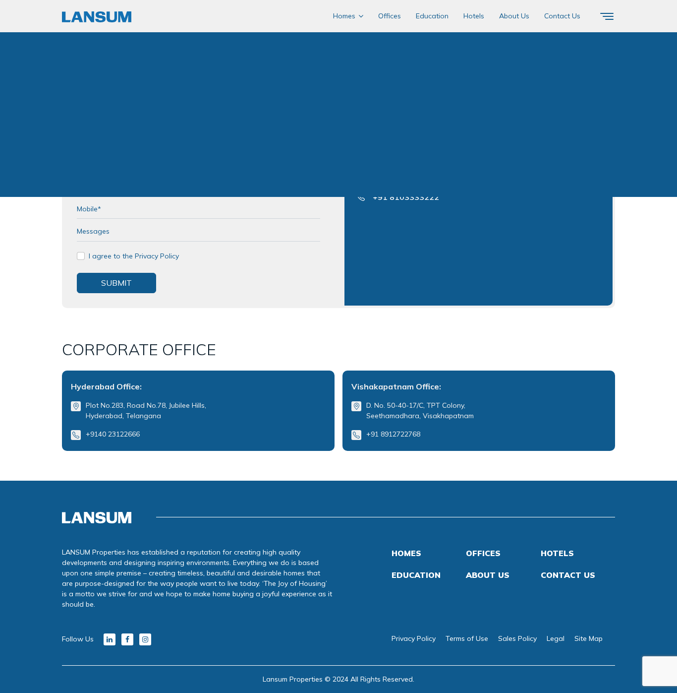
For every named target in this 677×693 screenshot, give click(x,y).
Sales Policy (517, 638)
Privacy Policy (414, 638)
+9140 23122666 (113, 434)
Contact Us (562, 15)
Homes (344, 15)
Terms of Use (467, 638)
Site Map (588, 638)
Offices (389, 15)
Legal (555, 638)
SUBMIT (116, 283)
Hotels (473, 15)
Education (432, 15)
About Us (514, 15)
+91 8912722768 (393, 434)
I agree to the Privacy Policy (134, 256)
